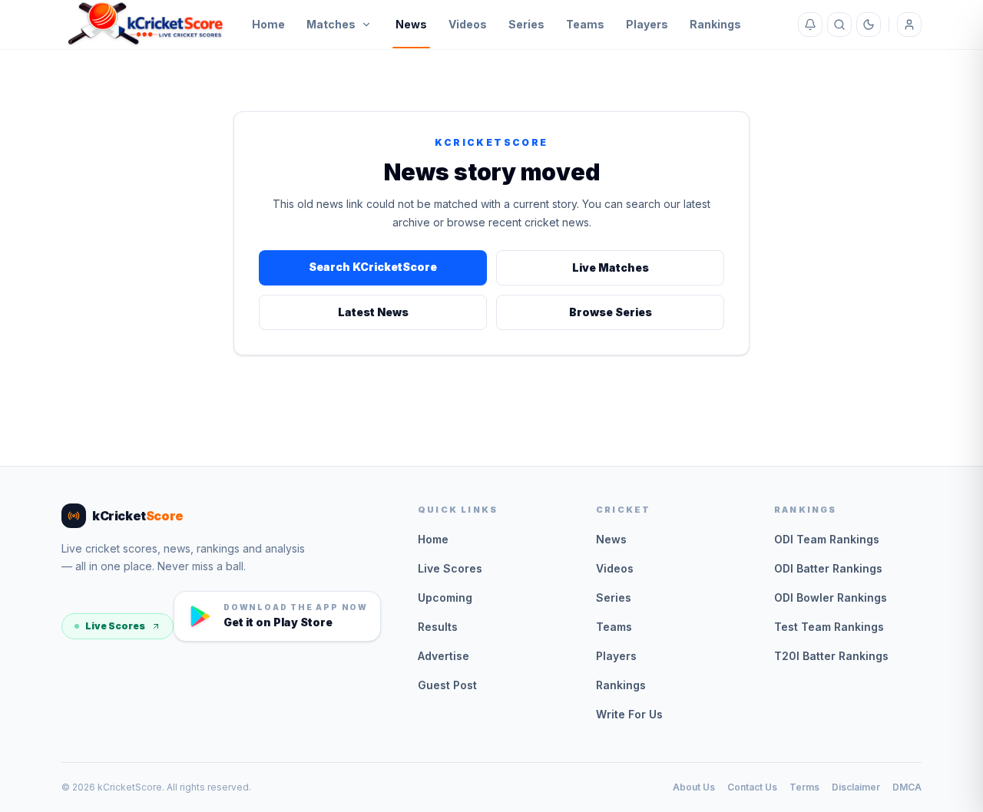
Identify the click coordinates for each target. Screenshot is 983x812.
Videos (467, 24)
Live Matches (610, 267)
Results (438, 626)
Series (526, 24)
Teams (585, 24)
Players (647, 24)
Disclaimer (856, 787)
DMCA (907, 787)
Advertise (443, 655)
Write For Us (629, 714)
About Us (694, 787)
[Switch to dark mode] (868, 24)
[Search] (839, 24)
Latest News (373, 312)
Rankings (715, 24)
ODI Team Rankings (826, 539)
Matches (331, 24)
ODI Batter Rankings (828, 568)
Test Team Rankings (829, 626)
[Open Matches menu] (366, 24)
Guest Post (447, 685)
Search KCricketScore (373, 266)
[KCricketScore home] (145, 24)
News (411, 24)
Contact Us (752, 787)
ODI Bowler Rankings (830, 597)
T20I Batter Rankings (831, 655)
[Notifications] (810, 24)
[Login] (909, 24)
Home (268, 24)
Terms (804, 787)
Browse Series (610, 312)
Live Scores (115, 626)
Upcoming (445, 597)
